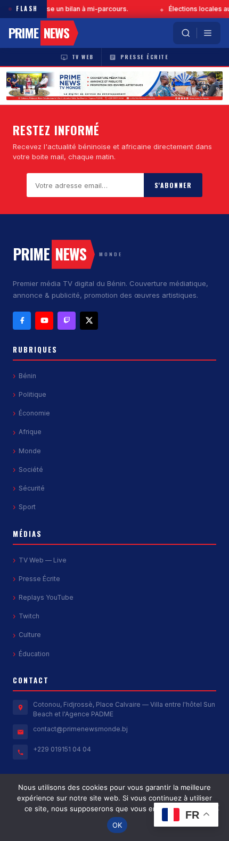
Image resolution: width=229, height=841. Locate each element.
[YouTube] (44, 321)
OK (117, 825)
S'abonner (173, 185)
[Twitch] (67, 321)
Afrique (30, 432)
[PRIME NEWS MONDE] (114, 85)
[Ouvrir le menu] (207, 33)
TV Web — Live (43, 560)
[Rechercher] (185, 33)
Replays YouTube (46, 597)
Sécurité (32, 488)
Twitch (29, 616)
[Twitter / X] (89, 321)
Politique (32, 394)
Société (31, 469)
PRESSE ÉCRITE (144, 57)
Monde (30, 451)
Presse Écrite (39, 579)
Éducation (34, 654)
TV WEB (83, 57)
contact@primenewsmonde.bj (80, 729)
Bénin (27, 376)
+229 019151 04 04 (62, 749)
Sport (27, 507)
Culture (30, 635)
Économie (34, 413)
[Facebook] (22, 321)
